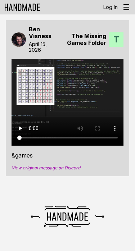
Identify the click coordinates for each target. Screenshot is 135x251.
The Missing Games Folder (86, 39)
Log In (110, 7)
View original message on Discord (46, 167)
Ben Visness (40, 33)
